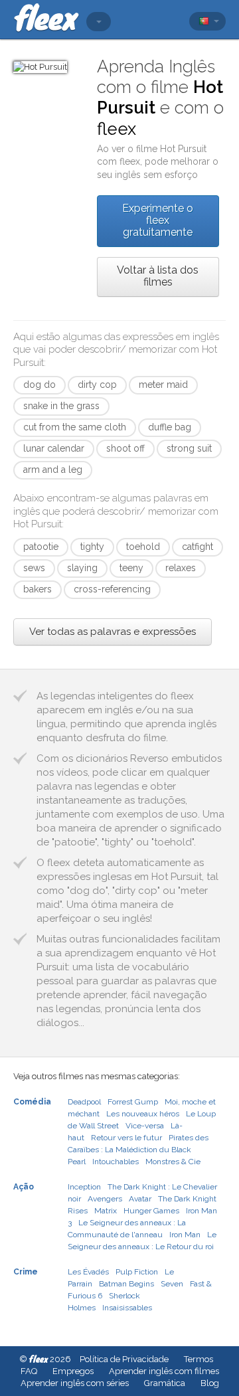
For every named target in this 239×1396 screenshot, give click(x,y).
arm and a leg (52, 469)
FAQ (29, 1371)
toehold (143, 546)
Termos (198, 1359)
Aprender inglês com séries (75, 1383)
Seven (172, 1283)
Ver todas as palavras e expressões (112, 632)
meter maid (163, 384)
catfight (197, 546)
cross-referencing (112, 589)
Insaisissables (127, 1307)
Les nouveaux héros (142, 1113)
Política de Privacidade (124, 1359)
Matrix (105, 1210)
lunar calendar (53, 448)
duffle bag (169, 427)
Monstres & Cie (172, 1161)
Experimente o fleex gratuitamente (157, 220)
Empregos (73, 1371)
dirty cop (97, 384)
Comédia (32, 1101)
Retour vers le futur (126, 1137)
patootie (40, 546)
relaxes (180, 568)
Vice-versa (144, 1125)
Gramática (164, 1383)
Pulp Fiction (137, 1271)
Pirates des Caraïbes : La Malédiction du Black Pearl (138, 1149)
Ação (23, 1186)
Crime (25, 1271)
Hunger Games (151, 1210)
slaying (82, 568)
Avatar (140, 1198)
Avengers (105, 1198)
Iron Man (184, 1234)
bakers (37, 589)
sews (34, 568)
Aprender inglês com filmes (164, 1371)
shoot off (125, 448)
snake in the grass (61, 405)
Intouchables (115, 1161)
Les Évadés (88, 1271)
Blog (209, 1383)
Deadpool (84, 1101)
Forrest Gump (133, 1101)
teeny (131, 568)
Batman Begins (126, 1283)
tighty (92, 546)
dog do (39, 384)
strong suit (189, 448)
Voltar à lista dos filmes (158, 276)
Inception (84, 1186)
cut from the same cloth (74, 427)
